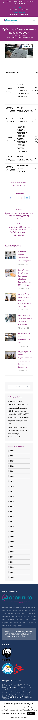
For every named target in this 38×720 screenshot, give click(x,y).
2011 (12, 522)
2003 (12, 562)
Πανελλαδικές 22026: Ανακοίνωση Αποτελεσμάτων (24, 256)
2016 (12, 496)
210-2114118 (13, 697)
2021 (12, 471)
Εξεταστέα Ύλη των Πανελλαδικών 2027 (24, 338)
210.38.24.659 (14, 14)
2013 (12, 511)
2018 (12, 486)
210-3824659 (13, 687)
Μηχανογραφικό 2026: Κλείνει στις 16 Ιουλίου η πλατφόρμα (25, 319)
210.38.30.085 (24, 14)
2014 (12, 506)
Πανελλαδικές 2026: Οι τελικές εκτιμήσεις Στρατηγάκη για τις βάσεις (24, 300)
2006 (12, 547)
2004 (12, 557)
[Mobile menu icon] (34, 21)
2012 (12, 516)
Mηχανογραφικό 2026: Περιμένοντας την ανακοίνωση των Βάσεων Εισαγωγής (25, 359)
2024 (12, 456)
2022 (12, 466)
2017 (12, 491)
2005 (12, 552)
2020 (12, 476)
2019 (12, 481)
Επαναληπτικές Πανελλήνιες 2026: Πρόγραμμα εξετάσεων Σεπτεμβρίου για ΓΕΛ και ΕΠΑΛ (25, 277)
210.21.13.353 (24, 9)
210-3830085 (24, 687)
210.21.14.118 (14, 9)
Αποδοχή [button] (31, 713)
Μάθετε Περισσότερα (19, 717)
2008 (12, 537)
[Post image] (10, 255)
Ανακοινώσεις (11, 46)
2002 (12, 567)
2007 (12, 542)
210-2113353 (23, 697)
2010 (12, 527)
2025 (12, 451)
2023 (12, 461)
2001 (12, 572)
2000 (12, 577)
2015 (12, 501)
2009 (12, 532)
